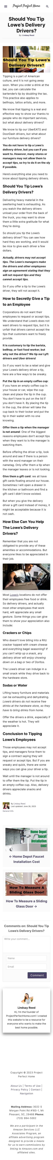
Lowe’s (14, 594)
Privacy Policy (19, 1089)
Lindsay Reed (28, 35)
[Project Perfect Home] (26, 4)
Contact (35, 1089)
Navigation (26, 1093)
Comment (37, 975)
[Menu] (5, 6)
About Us (16, 1085)
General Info (8, 811)
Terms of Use (32, 1085)
